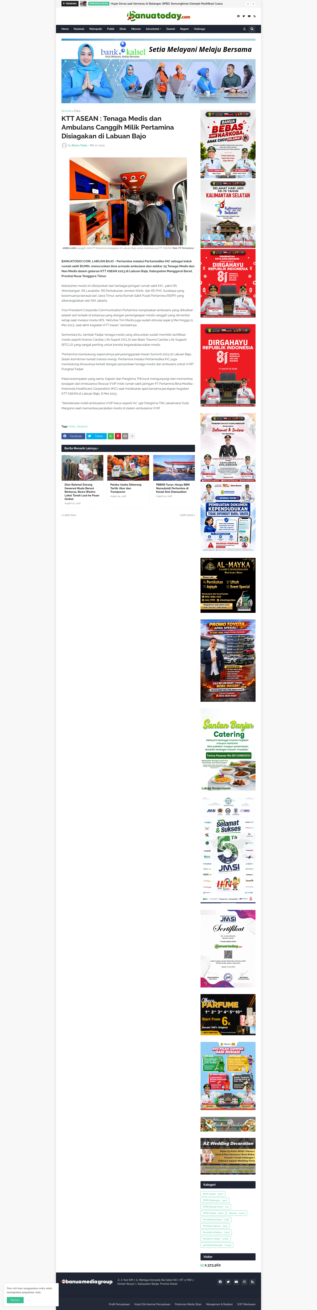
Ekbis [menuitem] (123, 28)
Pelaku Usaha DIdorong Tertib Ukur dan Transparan (125, 488)
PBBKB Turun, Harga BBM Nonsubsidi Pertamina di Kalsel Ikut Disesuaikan (173, 488)
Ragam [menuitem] (184, 28)
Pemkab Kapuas (215, 1226)
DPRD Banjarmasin (216, 1206)
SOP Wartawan (246, 1304)
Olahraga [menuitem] (199, 28)
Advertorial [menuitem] (152, 28)
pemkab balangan (217, 1245)
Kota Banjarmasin (216, 1219)
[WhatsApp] (111, 436)
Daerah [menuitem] (170, 28)
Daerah (237, 1213)
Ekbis (77, 111)
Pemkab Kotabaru (216, 1232)
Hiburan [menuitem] (136, 28)
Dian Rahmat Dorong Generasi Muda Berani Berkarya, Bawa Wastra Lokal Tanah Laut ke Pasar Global (163, 3)
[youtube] (249, 16)
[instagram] (244, 1282)
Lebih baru (69, 515)
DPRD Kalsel (213, 1213)
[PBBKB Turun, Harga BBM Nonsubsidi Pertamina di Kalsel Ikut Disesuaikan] (174, 468)
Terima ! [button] (15, 1300)
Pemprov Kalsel (216, 1238)
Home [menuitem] (65, 28)
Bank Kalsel (213, 1193)
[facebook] (238, 16)
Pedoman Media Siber (188, 1304)
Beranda (66, 111)
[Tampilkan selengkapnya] (132, 436)
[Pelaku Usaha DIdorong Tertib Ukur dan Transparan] (128, 468)
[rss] (255, 16)
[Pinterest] (118, 436)
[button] (248, 4)
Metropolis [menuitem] (95, 28)
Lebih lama (186, 515)
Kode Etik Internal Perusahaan (152, 1304)
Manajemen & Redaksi (219, 1304)
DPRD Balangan (215, 1200)
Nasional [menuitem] (79, 28)
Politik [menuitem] (110, 28)
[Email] (125, 436)
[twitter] (244, 16)
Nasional (82, 426)
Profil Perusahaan (119, 1304)
